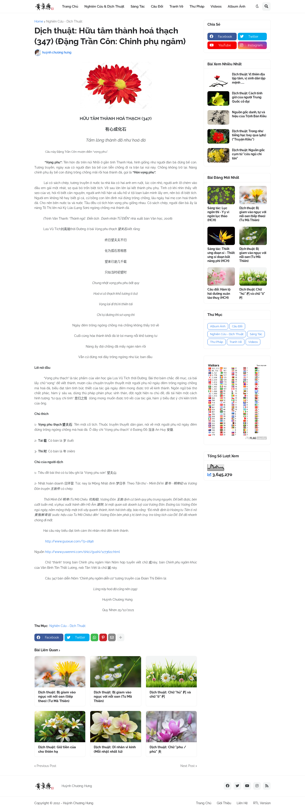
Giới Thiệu (224, 803)
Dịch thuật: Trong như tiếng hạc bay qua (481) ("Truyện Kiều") (249, 135)
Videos (253, 342)
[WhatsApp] (94, 637)
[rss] (267, 786)
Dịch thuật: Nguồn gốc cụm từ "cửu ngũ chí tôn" (248, 154)
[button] (257, 6)
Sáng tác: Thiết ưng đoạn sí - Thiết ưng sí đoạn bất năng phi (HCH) (221, 255)
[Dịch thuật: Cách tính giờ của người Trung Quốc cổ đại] (218, 98)
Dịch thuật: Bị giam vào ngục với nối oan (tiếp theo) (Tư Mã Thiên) (57, 696)
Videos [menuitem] (216, 6)
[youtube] (247, 786)
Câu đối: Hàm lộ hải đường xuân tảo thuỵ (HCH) (218, 293)
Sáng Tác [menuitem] (138, 6)
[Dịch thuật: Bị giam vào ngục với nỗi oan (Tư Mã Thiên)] (115, 671)
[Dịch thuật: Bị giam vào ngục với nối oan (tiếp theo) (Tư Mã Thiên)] (60, 671)
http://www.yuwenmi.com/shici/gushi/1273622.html (82, 552)
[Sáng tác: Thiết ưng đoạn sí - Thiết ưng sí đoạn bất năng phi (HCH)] (221, 236)
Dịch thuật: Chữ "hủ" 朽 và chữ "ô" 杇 (170, 694)
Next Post (187, 766)
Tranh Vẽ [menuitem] (176, 6)
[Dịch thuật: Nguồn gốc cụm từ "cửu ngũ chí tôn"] (218, 155)
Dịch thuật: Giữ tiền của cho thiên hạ (57, 749)
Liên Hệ (242, 803)
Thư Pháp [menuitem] (197, 6)
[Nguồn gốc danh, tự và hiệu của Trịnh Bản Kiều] (218, 117)
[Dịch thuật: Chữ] (171, 671)
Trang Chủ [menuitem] (70, 6)
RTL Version (262, 803)
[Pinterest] (103, 637)
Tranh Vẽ (236, 342)
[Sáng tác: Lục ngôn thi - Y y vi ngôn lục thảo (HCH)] (221, 195)
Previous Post (46, 766)
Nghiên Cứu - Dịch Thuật (64, 21)
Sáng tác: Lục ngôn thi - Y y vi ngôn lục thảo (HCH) (218, 214)
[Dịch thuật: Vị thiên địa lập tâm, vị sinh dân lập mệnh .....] (218, 79)
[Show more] (120, 637)
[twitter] (237, 786)
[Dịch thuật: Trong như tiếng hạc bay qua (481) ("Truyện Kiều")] (218, 136)
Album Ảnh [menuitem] (236, 6)
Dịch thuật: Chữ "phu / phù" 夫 (168, 749)
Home (38, 21)
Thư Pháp (216, 342)
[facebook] (227, 786)
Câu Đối (237, 326)
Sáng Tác (256, 334)
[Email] (112, 637)
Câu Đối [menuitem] (157, 6)
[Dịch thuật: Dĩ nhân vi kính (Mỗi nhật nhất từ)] (115, 726)
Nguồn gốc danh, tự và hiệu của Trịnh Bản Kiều (249, 114)
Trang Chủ (203, 803)
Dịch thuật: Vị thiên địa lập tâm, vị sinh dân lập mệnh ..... (248, 78)
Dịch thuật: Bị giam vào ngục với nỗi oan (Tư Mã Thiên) (113, 696)
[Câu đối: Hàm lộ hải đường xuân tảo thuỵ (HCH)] (221, 276)
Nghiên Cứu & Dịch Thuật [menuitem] (104, 6)
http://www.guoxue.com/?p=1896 (69, 541)
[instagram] (257, 786)
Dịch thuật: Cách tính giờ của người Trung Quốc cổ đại (247, 97)
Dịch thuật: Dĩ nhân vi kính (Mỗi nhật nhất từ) (115, 749)
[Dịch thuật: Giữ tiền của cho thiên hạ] (60, 726)
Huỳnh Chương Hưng (78, 803)
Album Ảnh (218, 326)
